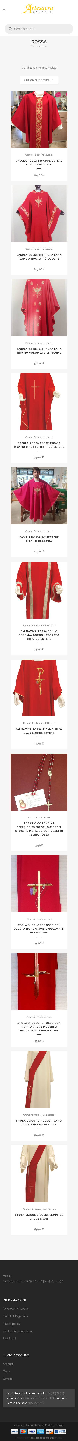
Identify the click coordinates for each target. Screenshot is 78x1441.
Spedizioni (9, 1338)
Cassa (6, 1371)
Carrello (8, 1378)
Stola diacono (49, 1115)
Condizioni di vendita (16, 1308)
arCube (58, 1437)
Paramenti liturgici (43, 154)
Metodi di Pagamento (16, 1316)
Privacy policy (11, 1323)
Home (34, 46)
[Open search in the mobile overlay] (39, 27)
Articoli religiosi (35, 817)
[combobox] (39, 80)
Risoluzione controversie (18, 1331)
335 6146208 (36, 1403)
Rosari (47, 817)
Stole (49, 919)
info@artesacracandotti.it (41, 1398)
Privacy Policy (23, 1437)
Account (8, 1363)
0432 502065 (56, 1393)
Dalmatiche (29, 625)
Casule (29, 154)
